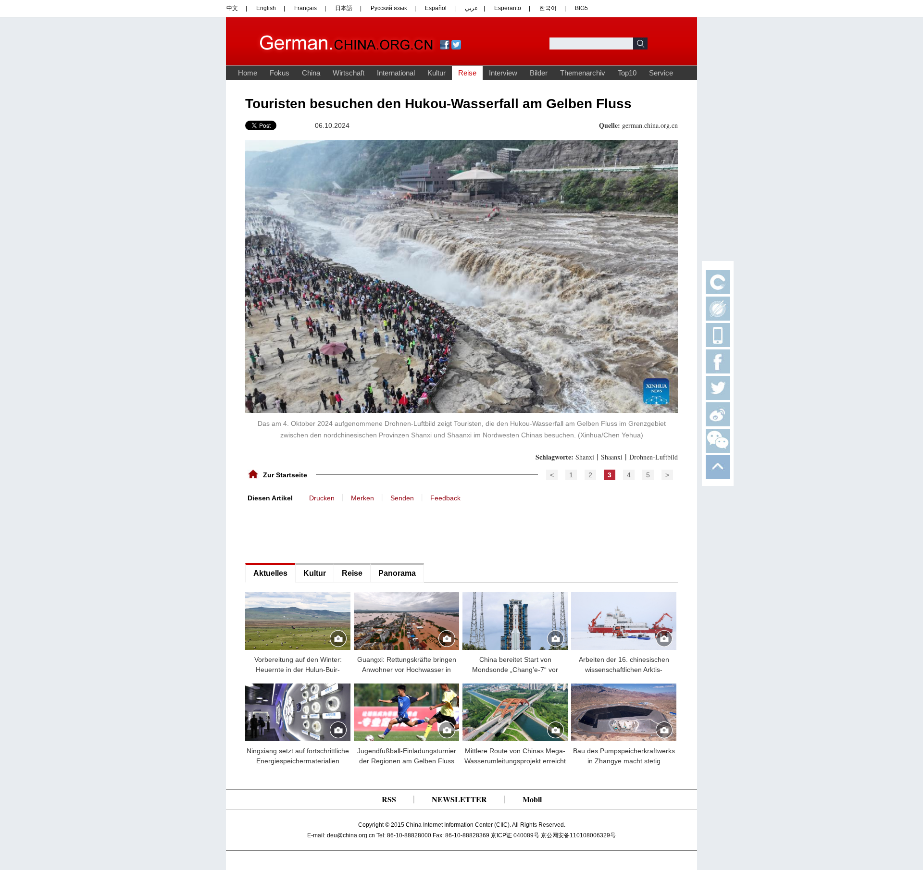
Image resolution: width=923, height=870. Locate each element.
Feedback (445, 498)
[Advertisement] (317, 532)
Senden (402, 498)
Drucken (322, 498)
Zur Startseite (285, 475)
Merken (362, 498)
